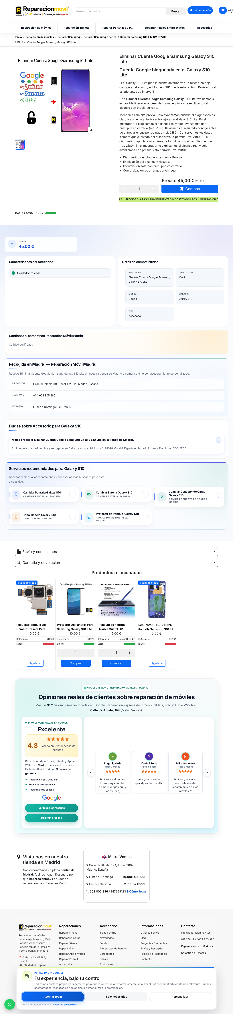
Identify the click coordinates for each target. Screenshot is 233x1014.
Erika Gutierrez (149, 763)
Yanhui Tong (112, 763)
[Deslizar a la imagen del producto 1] (20, 144)
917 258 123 (188, 939)
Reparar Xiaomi (68, 943)
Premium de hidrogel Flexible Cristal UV (112, 627)
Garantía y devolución (41, 562)
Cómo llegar (138, 891)
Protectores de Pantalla (114, 948)
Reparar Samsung (69, 937)
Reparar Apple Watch (72, 953)
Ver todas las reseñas (51, 807)
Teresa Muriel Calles (185, 763)
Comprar (190, 188)
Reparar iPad (67, 948)
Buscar (176, 11)
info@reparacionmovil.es (195, 932)
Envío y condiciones (39, 552)
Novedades (107, 937)
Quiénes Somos (150, 932)
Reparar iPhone (68, 932)
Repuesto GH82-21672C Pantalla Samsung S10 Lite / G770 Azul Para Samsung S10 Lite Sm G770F (156, 627)
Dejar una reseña (51, 817)
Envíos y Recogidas (152, 948)
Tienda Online (108, 932)
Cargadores (107, 953)
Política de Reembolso (154, 953)
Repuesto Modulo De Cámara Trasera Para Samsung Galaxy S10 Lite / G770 (34, 627)
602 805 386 (99, 891)
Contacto (146, 959)
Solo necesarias (116, 996)
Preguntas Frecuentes (154, 943)
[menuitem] (36, 28)
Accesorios (65, 964)
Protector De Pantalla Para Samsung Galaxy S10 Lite (75, 627)
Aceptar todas (53, 996)
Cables (104, 959)
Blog (143, 937)
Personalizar (180, 996)
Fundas (104, 943)
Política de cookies (65, 1004)
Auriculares (106, 964)
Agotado (35, 663)
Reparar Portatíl (68, 959)
